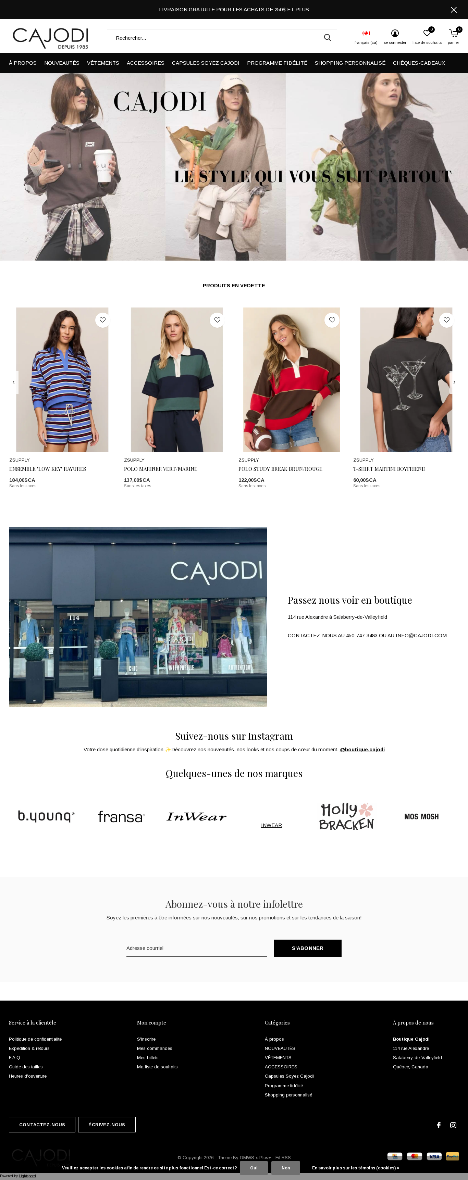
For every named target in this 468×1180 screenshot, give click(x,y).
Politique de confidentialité (35, 1039)
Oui (254, 1168)
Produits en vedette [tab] (234, 285)
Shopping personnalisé (350, 63)
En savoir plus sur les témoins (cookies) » (355, 1168)
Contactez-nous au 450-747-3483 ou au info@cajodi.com (367, 635)
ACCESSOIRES (145, 63)
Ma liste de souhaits (157, 1066)
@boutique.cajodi (362, 749)
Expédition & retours (29, 1048)
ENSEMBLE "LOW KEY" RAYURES (47, 468)
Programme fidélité (277, 63)
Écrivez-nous (106, 1124)
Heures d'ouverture (28, 1076)
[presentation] (14, 382)
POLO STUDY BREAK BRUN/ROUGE (280, 468)
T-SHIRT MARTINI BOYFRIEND (389, 468)
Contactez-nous (42, 1124)
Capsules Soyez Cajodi (205, 63)
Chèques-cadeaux (419, 63)
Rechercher (327, 37)
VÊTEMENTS (103, 63)
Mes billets (148, 1057)
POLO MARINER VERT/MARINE (160, 468)
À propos (23, 63)
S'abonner (308, 948)
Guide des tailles (26, 1066)
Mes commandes (154, 1048)
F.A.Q (14, 1057)
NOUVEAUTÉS (61, 63)
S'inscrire (146, 1039)
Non (286, 1168)
